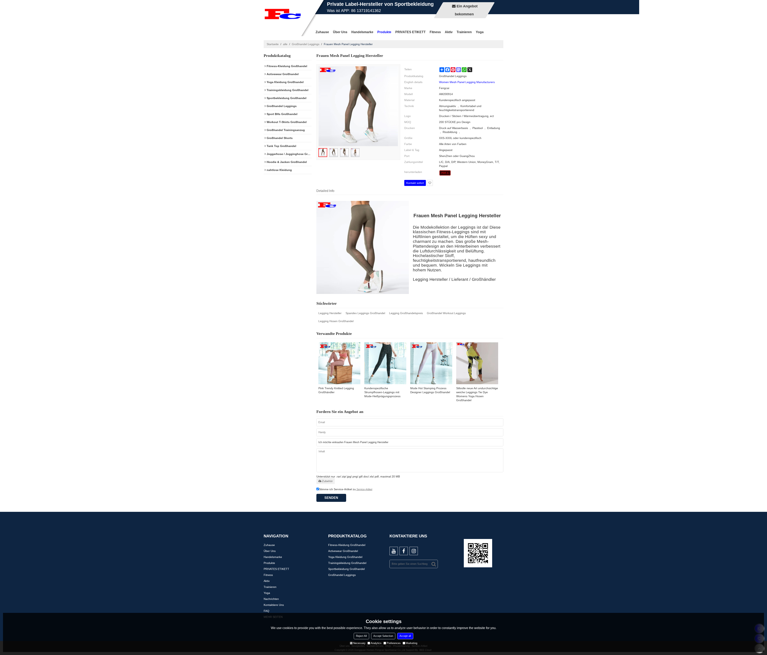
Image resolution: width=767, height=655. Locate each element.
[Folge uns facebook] (403, 551)
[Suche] (434, 564)
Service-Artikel (364, 489)
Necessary (359, 643)
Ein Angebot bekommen (466, 10)
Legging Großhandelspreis (406, 313)
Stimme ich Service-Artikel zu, (345, 489)
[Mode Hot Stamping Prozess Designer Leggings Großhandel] (431, 363)
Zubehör (327, 481)
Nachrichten (271, 598)
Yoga (480, 32)
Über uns (340, 32)
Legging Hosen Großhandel (336, 321)
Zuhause (322, 32)
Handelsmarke (362, 32)
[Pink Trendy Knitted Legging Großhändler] (339, 363)
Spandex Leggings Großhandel (365, 313)
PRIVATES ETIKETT (410, 32)
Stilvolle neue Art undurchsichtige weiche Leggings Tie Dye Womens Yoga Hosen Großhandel (477, 394)
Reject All (361, 635)
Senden (331, 497)
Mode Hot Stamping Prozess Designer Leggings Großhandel (430, 390)
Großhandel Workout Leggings (446, 313)
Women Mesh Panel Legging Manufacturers (467, 82)
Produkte (384, 32)
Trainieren (464, 32)
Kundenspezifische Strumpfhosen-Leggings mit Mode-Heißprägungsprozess (382, 392)
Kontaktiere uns (274, 604)
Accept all (405, 635)
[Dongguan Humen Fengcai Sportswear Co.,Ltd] (283, 14)
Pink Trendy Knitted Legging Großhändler (336, 390)
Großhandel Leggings (305, 44)
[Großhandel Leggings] (445, 173)
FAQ (266, 610)
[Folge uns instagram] (413, 551)
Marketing (411, 643)
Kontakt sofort (415, 183)
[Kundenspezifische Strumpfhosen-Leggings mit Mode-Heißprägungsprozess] (385, 363)
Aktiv (449, 32)
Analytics (376, 643)
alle (285, 44)
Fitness (435, 32)
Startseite (273, 44)
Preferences (394, 643)
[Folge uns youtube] (393, 551)
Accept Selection (383, 635)
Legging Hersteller (330, 313)
